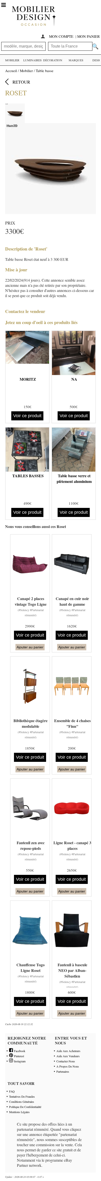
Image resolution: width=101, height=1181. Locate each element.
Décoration (52, 60)
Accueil (11, 70)
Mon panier (88, 36)
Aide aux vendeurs (68, 1056)
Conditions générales (21, 1102)
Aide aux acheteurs (68, 1051)
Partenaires (62, 1071)
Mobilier (12, 60)
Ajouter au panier (30, 647)
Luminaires (32, 60)
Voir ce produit (27, 415)
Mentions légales (19, 1112)
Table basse (44, 70)
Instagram (19, 1061)
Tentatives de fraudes (22, 1096)
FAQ (12, 1091)
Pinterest (18, 1056)
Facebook (19, 1051)
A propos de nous (67, 1066)
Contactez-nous (65, 1061)
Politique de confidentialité (25, 1107)
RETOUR (21, 82)
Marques (76, 60)
